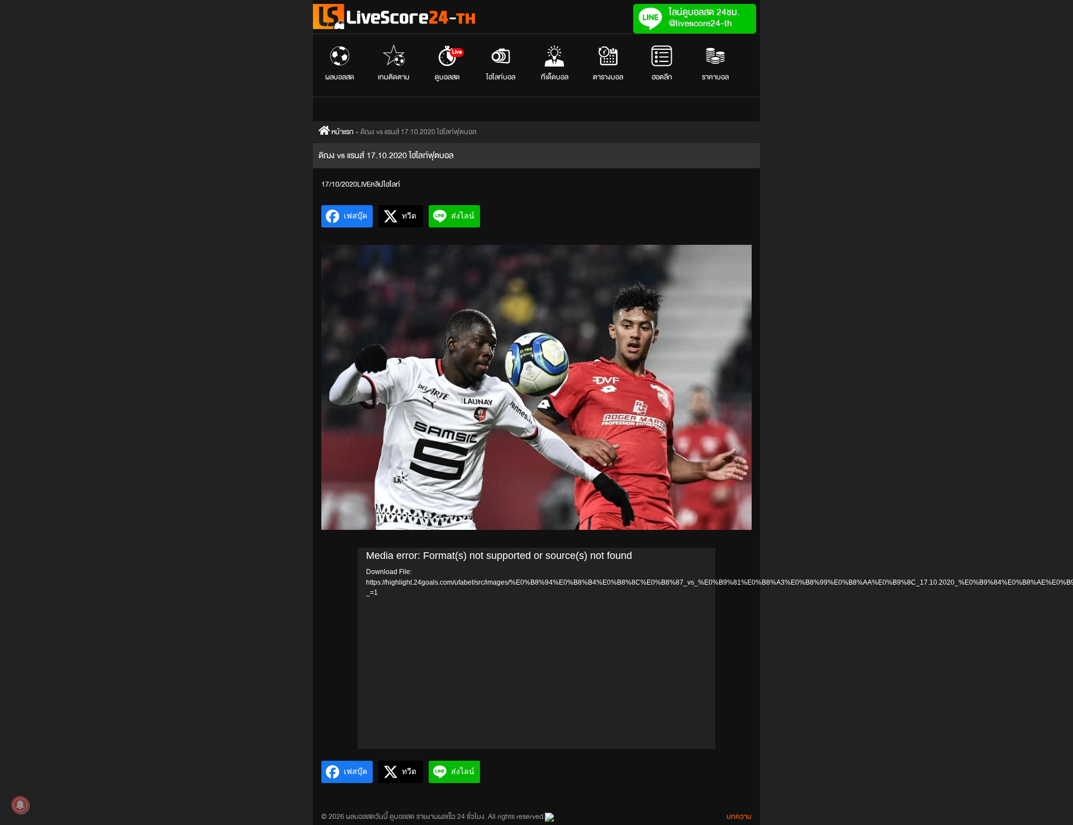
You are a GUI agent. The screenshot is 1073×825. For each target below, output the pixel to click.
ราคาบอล (715, 77)
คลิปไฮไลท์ (385, 184)
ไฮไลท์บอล (500, 77)
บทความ (739, 816)
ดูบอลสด (448, 65)
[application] (536, 648)
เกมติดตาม (394, 77)
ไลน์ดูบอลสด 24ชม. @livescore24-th (704, 17)
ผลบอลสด (339, 77)
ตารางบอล (608, 77)
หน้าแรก (342, 132)
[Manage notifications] (20, 805)
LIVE (364, 184)
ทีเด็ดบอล (554, 77)
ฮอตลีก (662, 77)
